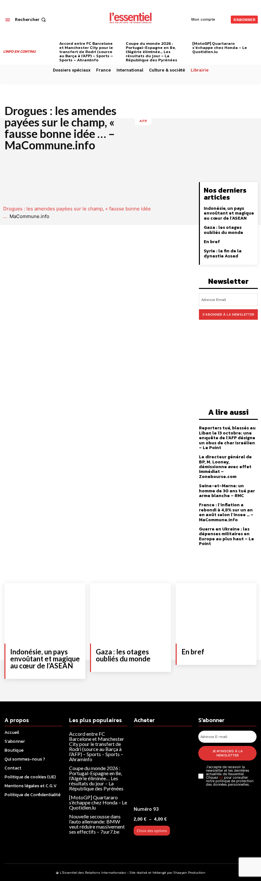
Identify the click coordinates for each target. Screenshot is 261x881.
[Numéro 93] (163, 767)
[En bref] (216, 613)
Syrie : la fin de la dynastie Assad (223, 253)
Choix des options (152, 830)
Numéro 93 (146, 809)
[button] (31, 19)
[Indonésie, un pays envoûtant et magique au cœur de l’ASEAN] (44, 613)
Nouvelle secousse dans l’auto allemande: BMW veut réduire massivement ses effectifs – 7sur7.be (97, 824)
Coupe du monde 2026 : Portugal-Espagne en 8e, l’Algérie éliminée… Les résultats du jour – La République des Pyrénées (151, 51)
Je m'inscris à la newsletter (227, 753)
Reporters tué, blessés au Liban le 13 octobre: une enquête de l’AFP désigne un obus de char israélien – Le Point (227, 438)
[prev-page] (53, 45)
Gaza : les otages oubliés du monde (223, 230)
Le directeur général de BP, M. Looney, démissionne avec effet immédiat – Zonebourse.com (225, 467)
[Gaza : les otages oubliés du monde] (130, 613)
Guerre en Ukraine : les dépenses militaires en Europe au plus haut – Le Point (226, 536)
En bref (212, 241)
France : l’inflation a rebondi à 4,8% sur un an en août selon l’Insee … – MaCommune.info (226, 512)
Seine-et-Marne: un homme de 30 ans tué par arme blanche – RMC (227, 490)
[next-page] (255, 45)
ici (221, 777)
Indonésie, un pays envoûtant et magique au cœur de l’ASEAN (229, 213)
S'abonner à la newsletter (228, 314)
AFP (143, 120)
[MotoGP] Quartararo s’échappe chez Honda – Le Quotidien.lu (219, 47)
